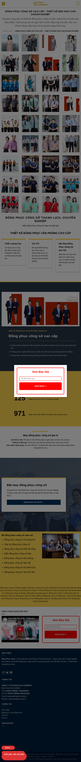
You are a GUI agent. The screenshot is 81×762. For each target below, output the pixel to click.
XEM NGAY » (40, 386)
